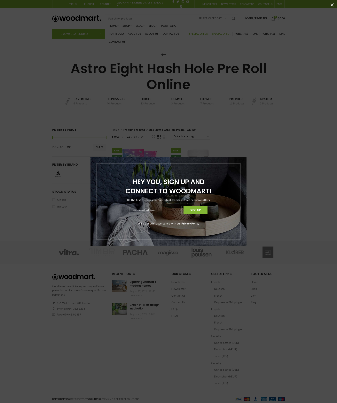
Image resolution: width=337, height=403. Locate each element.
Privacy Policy (190, 223)
